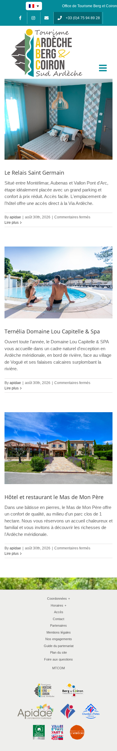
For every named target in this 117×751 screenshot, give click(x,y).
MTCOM (58, 668)
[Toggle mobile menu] (103, 68)
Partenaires (58, 625)
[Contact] (46, 18)
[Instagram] (33, 18)
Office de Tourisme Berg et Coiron (89, 6)
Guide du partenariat (59, 646)
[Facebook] (20, 18)
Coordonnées (58, 598)
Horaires (58, 605)
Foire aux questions (58, 659)
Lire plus (11, 222)
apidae (15, 217)
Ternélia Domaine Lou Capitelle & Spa (52, 331)
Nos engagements (58, 639)
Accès (58, 612)
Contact (58, 619)
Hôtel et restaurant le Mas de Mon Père (54, 497)
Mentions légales (58, 632)
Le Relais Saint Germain (34, 172)
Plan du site (58, 652)
